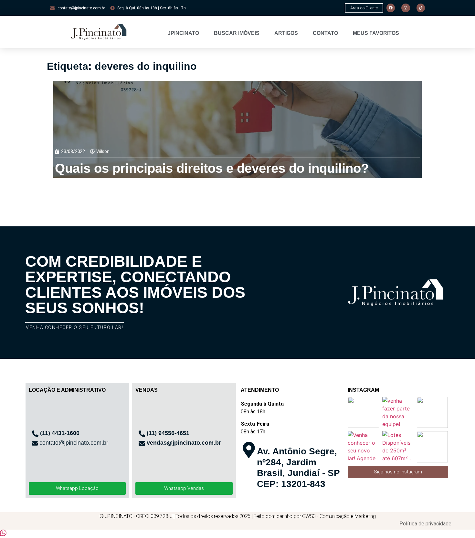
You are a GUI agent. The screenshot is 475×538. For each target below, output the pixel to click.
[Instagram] (405, 8)
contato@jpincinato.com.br (73, 443)
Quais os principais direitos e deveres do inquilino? (212, 168)
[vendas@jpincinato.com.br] (142, 443)
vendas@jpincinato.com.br (184, 443)
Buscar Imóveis (236, 33)
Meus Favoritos (376, 33)
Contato (325, 33)
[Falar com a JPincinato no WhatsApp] (3, 534)
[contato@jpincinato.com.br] (35, 443)
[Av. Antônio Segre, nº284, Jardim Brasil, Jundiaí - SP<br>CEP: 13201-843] (249, 450)
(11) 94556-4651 (168, 433)
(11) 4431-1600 (59, 433)
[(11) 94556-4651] (142, 433)
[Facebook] (390, 8)
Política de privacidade (425, 524)
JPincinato (183, 33)
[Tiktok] (421, 8)
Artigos (286, 33)
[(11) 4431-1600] (35, 433)
